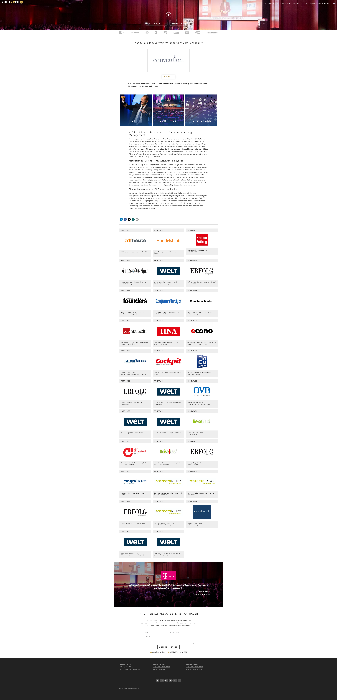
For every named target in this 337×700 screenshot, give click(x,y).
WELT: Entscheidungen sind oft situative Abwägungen (166, 283)
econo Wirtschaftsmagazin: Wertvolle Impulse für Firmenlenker (201, 343)
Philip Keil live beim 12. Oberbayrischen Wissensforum (199, 403)
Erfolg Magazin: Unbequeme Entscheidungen (198, 464)
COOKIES (121, 688)
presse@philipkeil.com (194, 669)
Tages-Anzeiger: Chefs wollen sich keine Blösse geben (134, 283)
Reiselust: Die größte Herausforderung (195, 433)
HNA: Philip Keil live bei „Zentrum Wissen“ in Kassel (167, 343)
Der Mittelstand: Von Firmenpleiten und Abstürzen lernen (134, 464)
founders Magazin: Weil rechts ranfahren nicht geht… (132, 313)
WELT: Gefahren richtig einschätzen (167, 433)
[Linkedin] (162, 680)
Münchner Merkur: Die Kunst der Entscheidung (199, 313)
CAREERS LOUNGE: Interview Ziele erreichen (200, 494)
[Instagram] (179, 680)
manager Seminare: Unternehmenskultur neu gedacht (134, 373)
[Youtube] (166, 680)
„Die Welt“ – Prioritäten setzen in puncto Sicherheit (167, 554)
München (137, 669)
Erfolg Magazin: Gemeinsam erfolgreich (131, 403)
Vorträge (287, 3)
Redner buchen (158, 664)
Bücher (296, 3)
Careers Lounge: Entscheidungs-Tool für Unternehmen (168, 494)
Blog (320, 3)
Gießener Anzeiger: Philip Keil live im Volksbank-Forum (167, 313)
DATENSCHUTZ (135, 688)
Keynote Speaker (272, 3)
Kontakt (328, 3)
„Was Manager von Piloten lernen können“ (167, 253)
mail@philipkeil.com (160, 669)
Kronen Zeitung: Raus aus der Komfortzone (198, 251)
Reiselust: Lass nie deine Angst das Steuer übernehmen (167, 464)
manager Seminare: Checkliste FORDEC (132, 494)
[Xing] (175, 680)
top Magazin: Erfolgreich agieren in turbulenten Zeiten (134, 343)
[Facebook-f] (157, 680)
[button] (121, 219)
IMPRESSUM (127, 688)
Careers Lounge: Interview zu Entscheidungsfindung (165, 524)
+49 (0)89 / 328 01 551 (161, 666)
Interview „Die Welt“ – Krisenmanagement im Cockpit (132, 554)
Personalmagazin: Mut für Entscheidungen (197, 524)
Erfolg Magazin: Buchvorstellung (133, 523)
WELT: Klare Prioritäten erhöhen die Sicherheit (168, 403)
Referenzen (311, 3)
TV (303, 3)
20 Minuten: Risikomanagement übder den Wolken (199, 373)
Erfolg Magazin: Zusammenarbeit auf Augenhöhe (201, 283)
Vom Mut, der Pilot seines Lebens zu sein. (168, 373)
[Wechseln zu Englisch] (334, 3)
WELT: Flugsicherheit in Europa (133, 433)
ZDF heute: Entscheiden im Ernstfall (135, 252)
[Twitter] (171, 680)
